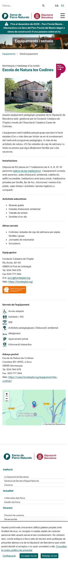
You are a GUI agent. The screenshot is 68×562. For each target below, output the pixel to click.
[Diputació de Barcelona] (30, 456)
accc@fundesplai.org (19, 277)
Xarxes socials (10, 519)
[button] (34, 404)
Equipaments (8, 53)
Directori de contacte (14, 515)
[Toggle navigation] (63, 16)
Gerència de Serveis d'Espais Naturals (21, 481)
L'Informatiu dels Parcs (14, 498)
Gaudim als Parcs (12, 502)
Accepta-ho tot (29, 555)
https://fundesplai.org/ (20, 281)
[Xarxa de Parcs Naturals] (27, 16)
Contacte (8, 485)
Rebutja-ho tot (49, 555)
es (62, 5)
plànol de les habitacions (27, 170)
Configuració (9, 555)
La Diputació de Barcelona (16, 477)
